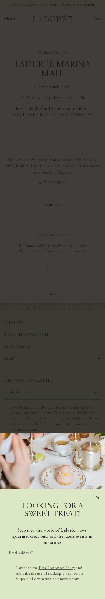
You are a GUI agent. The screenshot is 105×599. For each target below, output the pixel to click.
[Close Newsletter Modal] (98, 497)
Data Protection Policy (57, 568)
